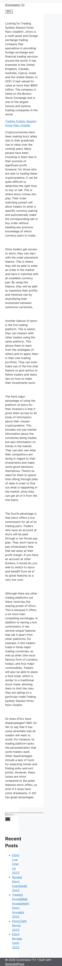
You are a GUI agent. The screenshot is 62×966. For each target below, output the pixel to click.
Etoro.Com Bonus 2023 (19, 925)
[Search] (7, 819)
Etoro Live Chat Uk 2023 (15, 863)
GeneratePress (14, 964)
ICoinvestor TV (15, 5)
